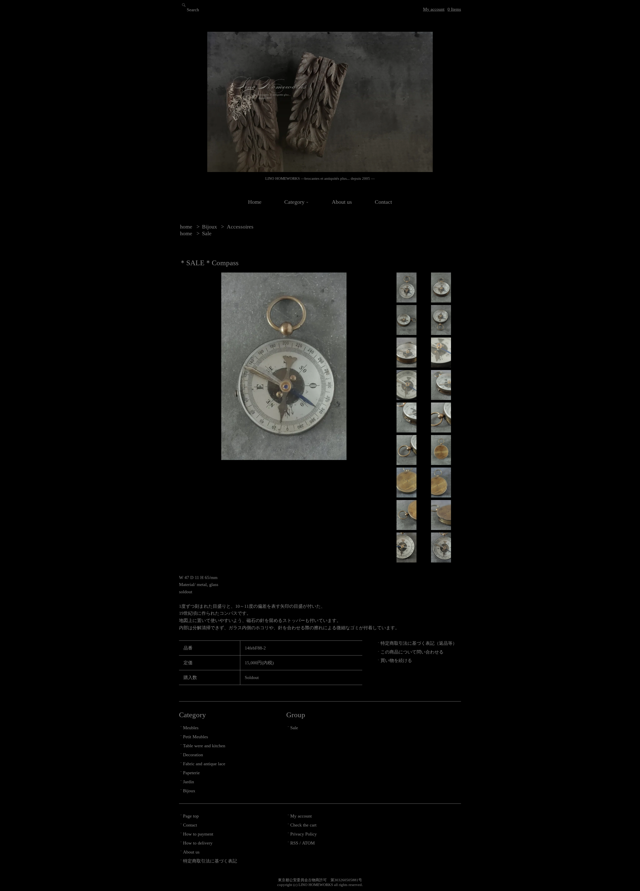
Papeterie (191, 772)
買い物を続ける (396, 660)
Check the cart (303, 825)
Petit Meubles (195, 736)
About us (342, 202)
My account (433, 9)
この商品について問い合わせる (412, 652)
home (186, 227)
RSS (294, 843)
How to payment (198, 834)
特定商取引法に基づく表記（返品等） (418, 643)
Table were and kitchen (204, 745)
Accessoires (240, 227)
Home (255, 202)
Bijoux (210, 227)
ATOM (308, 843)
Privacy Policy (303, 834)
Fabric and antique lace (204, 763)
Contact (383, 202)
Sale (207, 233)
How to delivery (197, 843)
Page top (191, 816)
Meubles (190, 727)
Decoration (193, 754)
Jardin (188, 781)
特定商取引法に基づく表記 (210, 861)
